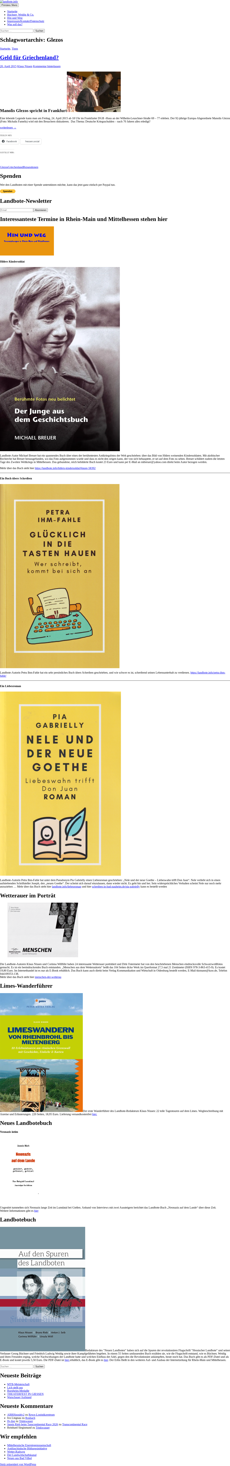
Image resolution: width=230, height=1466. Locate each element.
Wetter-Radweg (16, 1451)
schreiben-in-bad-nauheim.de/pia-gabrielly (116, 886)
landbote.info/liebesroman (66, 886)
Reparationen (30, 167)
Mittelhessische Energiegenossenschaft (29, 1445)
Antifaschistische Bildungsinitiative (27, 1448)
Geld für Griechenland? (29, 57)
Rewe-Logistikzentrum (42, 1414)
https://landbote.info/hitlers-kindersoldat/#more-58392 (65, 468)
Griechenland (15, 167)
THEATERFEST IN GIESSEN (25, 1394)
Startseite (12, 11)
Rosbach (30, 1417)
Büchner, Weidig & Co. (20, 14)
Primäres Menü (9, 5)
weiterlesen (8, 127)
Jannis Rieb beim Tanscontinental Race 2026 (32, 1424)
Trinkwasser (26, 1421)
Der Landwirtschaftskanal (21, 1454)
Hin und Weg (14, 17)
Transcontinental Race (74, 1424)
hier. (94, 1114)
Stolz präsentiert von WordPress (18, 1464)
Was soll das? (14, 24)
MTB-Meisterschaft (18, 1384)
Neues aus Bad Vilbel (19, 1458)
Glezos (4, 167)
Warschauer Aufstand (19, 1397)
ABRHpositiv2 (15, 1414)
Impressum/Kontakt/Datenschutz (25, 21)
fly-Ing (11, 1421)
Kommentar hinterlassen (47, 66)
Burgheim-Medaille (18, 1390)
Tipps (15, 48)
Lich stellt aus (15, 1387)
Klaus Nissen (24, 66)
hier (36, 1210)
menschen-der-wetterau (48, 977)
